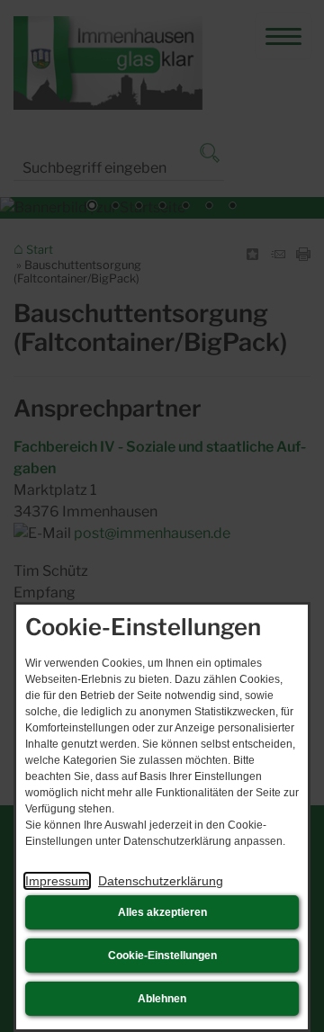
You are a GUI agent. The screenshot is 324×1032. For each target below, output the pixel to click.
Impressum (57, 881)
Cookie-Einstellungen (162, 955)
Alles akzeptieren (162, 912)
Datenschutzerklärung (160, 881)
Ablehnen (162, 998)
